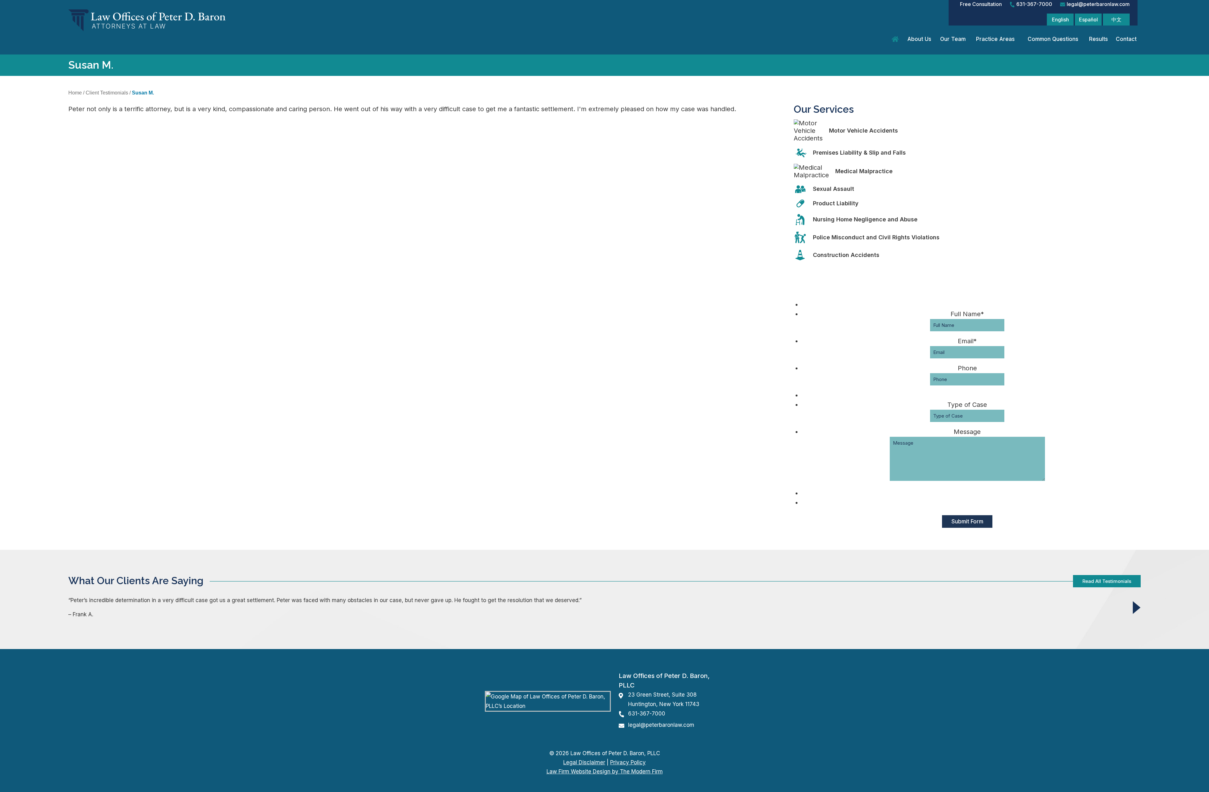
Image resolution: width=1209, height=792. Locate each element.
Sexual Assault (833, 188)
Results (1098, 39)
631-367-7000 (1034, 4)
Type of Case (967, 404)
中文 (1116, 19)
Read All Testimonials (1106, 581)
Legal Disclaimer (584, 762)
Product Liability (836, 203)
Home (896, 39)
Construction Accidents (846, 255)
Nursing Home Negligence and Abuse (865, 219)
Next (1137, 607)
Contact (1126, 39)
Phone (967, 368)
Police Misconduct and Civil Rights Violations (876, 237)
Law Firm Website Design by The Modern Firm (605, 771)
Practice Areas (995, 39)
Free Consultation (981, 4)
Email (967, 341)
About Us (919, 39)
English (1060, 19)
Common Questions (1053, 39)
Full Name (967, 314)
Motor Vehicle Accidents (863, 130)
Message (967, 432)
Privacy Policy (628, 762)
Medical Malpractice (864, 171)
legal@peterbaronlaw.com (1098, 4)
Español (1088, 19)
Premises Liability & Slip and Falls (859, 152)
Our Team (953, 39)
